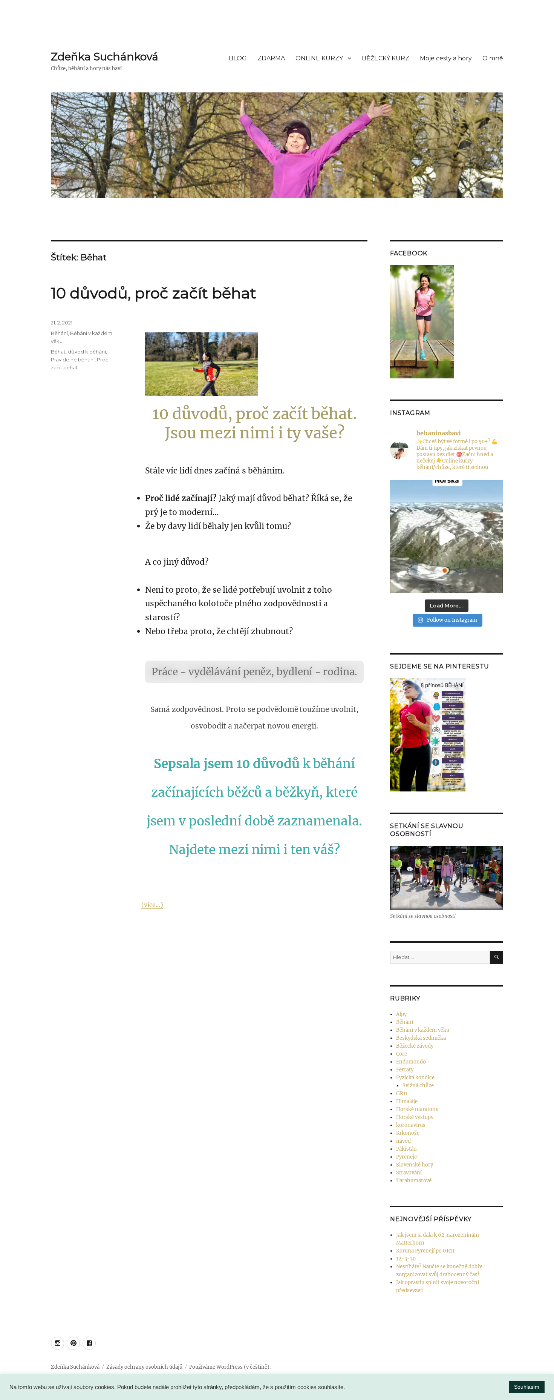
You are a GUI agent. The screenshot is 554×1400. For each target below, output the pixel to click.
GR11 (402, 1093)
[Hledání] (496, 957)
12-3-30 (406, 1259)
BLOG (238, 58)
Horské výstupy (414, 1117)
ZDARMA (271, 58)
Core (401, 1054)
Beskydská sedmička (421, 1038)
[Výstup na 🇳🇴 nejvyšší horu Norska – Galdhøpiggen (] (446, 536)
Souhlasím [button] (526, 1387)
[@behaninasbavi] (89, 1343)
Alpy (401, 1014)
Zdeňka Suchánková (104, 56)
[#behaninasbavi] (57, 1343)
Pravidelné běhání (73, 360)
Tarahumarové (414, 1180)
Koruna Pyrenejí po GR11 (425, 1251)
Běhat (58, 352)
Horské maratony (417, 1109)
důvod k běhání (87, 352)
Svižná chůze (418, 1085)
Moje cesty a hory (446, 58)
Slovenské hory (414, 1165)
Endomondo (411, 1062)
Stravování (409, 1172)
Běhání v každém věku (422, 1030)
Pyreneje (406, 1157)
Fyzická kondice (415, 1077)
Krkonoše (407, 1133)
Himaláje (407, 1101)
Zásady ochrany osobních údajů (144, 1367)
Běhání (59, 333)
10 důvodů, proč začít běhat (153, 293)
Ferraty (404, 1070)
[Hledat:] (440, 957)
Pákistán (406, 1149)
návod (403, 1141)
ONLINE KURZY (319, 58)
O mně (492, 58)
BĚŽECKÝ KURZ (385, 58)
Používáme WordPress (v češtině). (230, 1367)
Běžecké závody (414, 1046)
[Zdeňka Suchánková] (73, 1343)
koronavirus (410, 1125)
